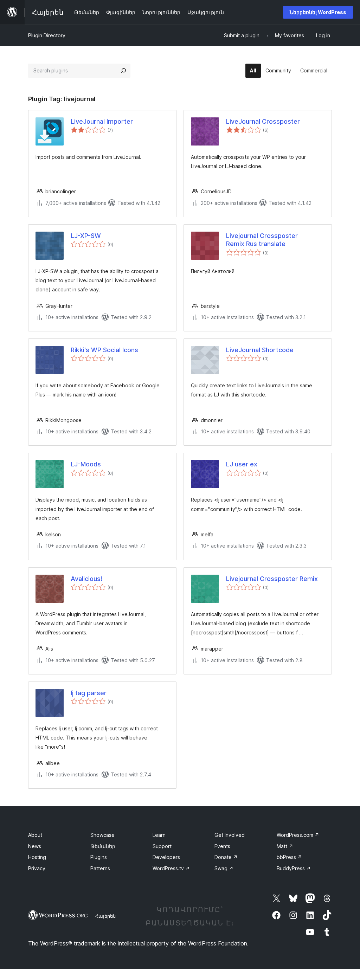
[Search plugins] (123, 71)
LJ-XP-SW (86, 235)
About (35, 835)
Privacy (36, 868)
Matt (285, 846)
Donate (226, 857)
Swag (223, 868)
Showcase (102, 835)
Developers (166, 857)
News (34, 846)
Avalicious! (86, 578)
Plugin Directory (46, 35)
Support (162, 846)
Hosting (37, 857)
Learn (159, 835)
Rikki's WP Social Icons (104, 350)
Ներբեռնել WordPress (318, 12)
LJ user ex (241, 464)
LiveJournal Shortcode (260, 350)
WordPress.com (298, 835)
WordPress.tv (171, 868)
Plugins (98, 857)
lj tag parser (89, 693)
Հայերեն (105, 916)
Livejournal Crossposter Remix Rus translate (262, 239)
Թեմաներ (102, 846)
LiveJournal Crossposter (263, 121)
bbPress (289, 857)
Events (222, 846)
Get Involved (229, 835)
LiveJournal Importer (102, 121)
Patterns (100, 868)
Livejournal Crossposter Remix (272, 578)
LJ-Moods (86, 464)
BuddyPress (294, 868)
